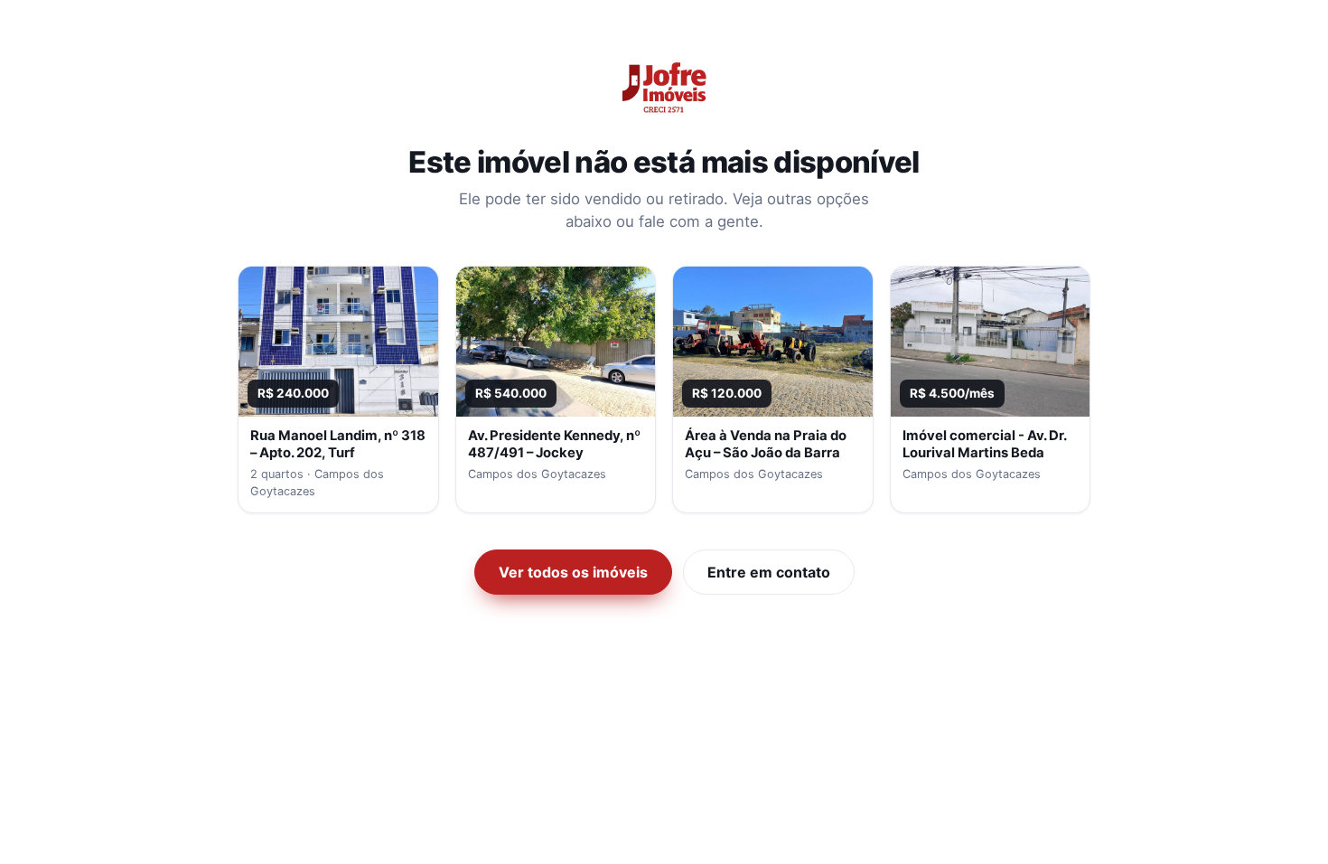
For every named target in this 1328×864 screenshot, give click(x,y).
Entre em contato (768, 572)
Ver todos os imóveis (573, 572)
